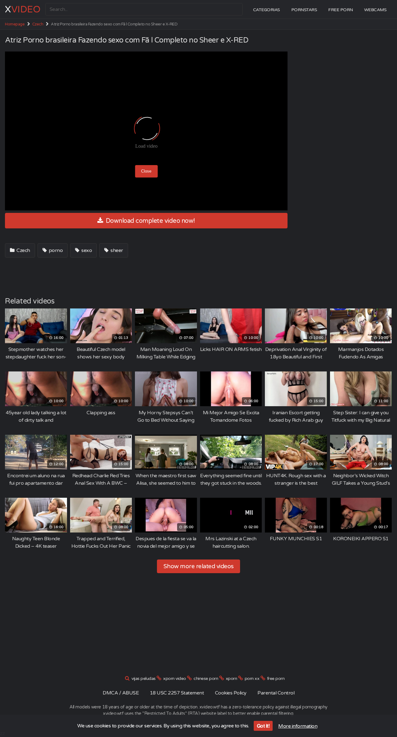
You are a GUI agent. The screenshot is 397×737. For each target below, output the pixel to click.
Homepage (15, 24)
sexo (86, 250)
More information (297, 726)
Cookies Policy (231, 693)
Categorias (266, 9)
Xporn (231, 678)
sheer (116, 250)
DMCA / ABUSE (121, 693)
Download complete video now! (149, 221)
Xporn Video (174, 678)
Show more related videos (198, 566)
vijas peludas (144, 678)
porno (55, 250)
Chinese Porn (206, 678)
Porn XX (252, 678)
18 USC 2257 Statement (177, 693)
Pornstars (304, 9)
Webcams (375, 9)
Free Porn (340, 9)
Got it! (263, 725)
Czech (37, 24)
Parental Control (275, 693)
